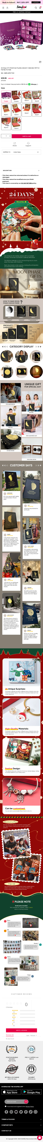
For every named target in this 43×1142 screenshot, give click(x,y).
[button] (3, 8)
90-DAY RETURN (26, 183)
